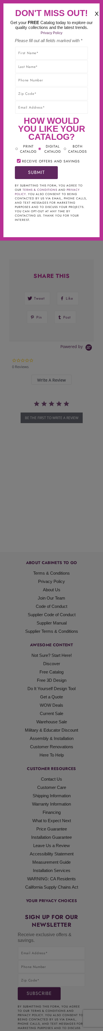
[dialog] (51, 515)
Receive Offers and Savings (51, 161)
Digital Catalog (52, 149)
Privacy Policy (51, 33)
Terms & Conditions (40, 190)
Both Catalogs (77, 149)
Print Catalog (28, 149)
